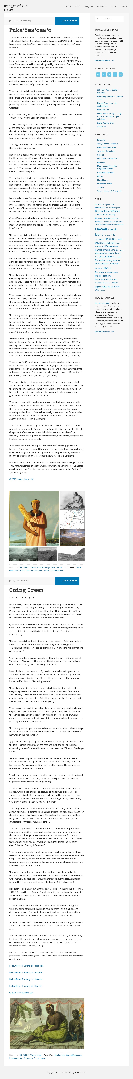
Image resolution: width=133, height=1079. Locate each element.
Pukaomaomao (57, 570)
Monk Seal (116, 260)
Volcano (105, 286)
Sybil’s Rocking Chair (105, 123)
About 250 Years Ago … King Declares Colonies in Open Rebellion (109, 116)
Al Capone (106, 205)
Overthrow (101, 126)
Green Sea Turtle (117, 225)
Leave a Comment (69, 21)
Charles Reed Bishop (105, 214)
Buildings (46, 567)
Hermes (107, 235)
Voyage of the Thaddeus (107, 143)
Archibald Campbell (113, 208)
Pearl (109, 279)
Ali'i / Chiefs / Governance (30, 567)
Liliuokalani (105, 256)
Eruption (98, 221)
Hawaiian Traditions (105, 172)
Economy (101, 140)
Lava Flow (104, 253)
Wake (97, 290)
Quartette (106, 283)
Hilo (113, 234)
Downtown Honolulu (107, 218)
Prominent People (104, 183)
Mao (114, 257)
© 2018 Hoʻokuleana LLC (21, 992)
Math (119, 257)
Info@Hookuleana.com (104, 60)
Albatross (98, 204)
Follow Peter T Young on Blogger (25, 985)
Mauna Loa (100, 260)
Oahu (11, 570)
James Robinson (108, 243)
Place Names (56, 567)
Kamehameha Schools (106, 249)
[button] (34, 518)
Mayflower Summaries (106, 147)
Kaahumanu (20, 570)
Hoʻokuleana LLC (102, 303)
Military (100, 176)
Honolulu (110, 239)
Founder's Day (107, 222)
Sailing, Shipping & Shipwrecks (109, 191)
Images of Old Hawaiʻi (16, 7)
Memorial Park (103, 109)
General (100, 155)
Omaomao (28, 1058)
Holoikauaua (99, 239)
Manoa (46, 570)
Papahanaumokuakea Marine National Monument (106, 276)
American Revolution (106, 151)
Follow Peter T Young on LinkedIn (26, 979)
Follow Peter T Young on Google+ (26, 972)
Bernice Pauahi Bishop (107, 210)
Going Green (26, 590)
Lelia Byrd (112, 253)
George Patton (118, 222)
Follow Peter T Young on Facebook (26, 965)
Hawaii (78, 567)
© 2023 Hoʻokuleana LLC (21, 479)
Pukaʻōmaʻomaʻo (30, 30)
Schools (100, 187)
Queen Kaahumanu (34, 570)
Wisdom (102, 290)
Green (36, 1058)
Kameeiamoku (112, 246)
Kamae (118, 243)
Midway (109, 260)
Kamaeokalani (100, 246)
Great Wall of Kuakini (103, 225)
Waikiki (115, 286)
